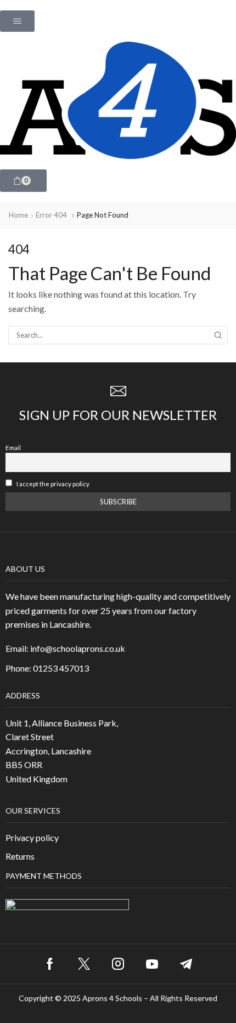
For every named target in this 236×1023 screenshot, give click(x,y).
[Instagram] (118, 964)
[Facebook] (50, 964)
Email (13, 447)
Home (18, 215)
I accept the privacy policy (52, 483)
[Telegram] (186, 964)
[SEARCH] (218, 335)
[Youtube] (152, 964)
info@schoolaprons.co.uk (77, 648)
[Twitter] (84, 964)
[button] (17, 21)
